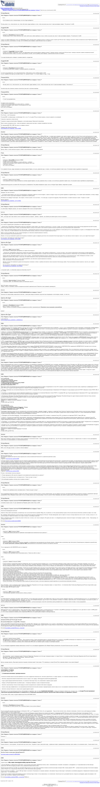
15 (81, 4)
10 (75, 4)
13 (79, 4)
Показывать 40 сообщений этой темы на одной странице (89, 782)
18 (85, 4)
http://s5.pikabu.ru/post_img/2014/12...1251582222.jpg (12, 319)
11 (76, 4)
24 (93, 4)
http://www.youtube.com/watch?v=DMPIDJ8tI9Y (10, 754)
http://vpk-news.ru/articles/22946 (12, 458)
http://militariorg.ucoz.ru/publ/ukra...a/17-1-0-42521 (11, 200)
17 (84, 4)
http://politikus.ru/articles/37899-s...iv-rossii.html (14, 777)
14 (80, 4)
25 (94, 4)
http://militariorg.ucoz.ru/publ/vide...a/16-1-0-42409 (11, 128)
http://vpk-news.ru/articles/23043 (12, 471)
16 (83, 4)
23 (92, 4)
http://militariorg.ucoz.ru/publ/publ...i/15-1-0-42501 (11, 238)
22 (90, 4)
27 (97, 4)
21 (89, 4)
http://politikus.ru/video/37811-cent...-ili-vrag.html (14, 627)
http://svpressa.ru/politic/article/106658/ (13, 520)
